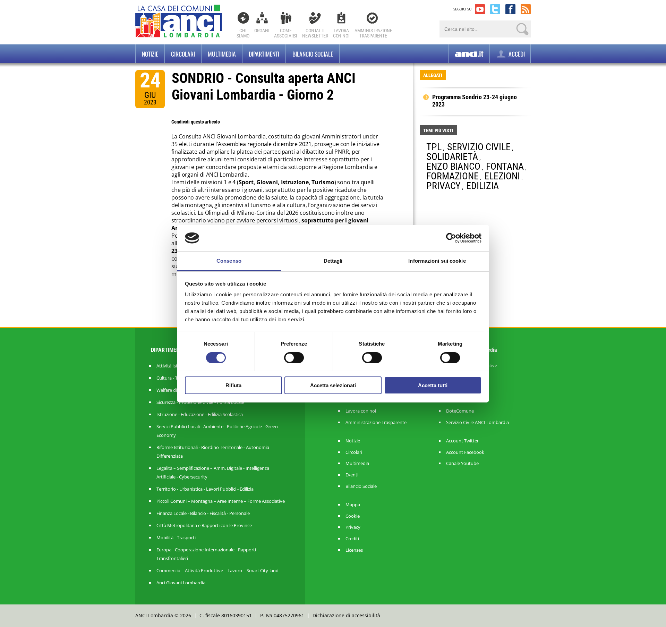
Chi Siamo (243, 33)
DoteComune (460, 411)
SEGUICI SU (462, 9)
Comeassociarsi (285, 33)
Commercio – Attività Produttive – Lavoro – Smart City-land (217, 570)
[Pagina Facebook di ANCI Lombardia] (510, 9)
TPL (434, 147)
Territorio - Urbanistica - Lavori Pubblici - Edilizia (205, 489)
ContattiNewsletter (315, 33)
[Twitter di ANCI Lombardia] (495, 9)
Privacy (352, 527)
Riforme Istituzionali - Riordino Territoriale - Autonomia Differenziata (212, 451)
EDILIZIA (482, 186)
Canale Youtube (462, 463)
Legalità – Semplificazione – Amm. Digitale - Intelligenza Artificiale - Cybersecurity (212, 472)
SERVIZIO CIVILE (479, 147)
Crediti (352, 538)
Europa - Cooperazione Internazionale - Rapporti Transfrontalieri (206, 553)
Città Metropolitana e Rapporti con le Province (204, 525)
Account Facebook (465, 452)
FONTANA (505, 166)
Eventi (351, 475)
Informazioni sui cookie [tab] (437, 261)
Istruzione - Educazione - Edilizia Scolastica (199, 414)
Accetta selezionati (333, 385)
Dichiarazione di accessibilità (346, 615)
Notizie (150, 53)
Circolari (183, 53)
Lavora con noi (360, 411)
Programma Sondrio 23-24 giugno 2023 (474, 101)
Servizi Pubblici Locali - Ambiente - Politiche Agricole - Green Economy (217, 430)
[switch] (294, 357)
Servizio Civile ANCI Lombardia (477, 422)
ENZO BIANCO (453, 166)
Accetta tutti (432, 385)
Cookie (352, 516)
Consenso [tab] (228, 261)
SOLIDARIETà (452, 156)
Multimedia (222, 53)
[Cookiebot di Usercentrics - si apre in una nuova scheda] (451, 238)
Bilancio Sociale (361, 486)
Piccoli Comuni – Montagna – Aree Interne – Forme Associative (220, 501)
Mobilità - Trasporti (176, 537)
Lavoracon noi (341, 33)
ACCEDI (516, 53)
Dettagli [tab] (333, 261)
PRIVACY (443, 186)
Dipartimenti (264, 53)
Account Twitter (462, 441)
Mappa (352, 504)
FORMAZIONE (452, 176)
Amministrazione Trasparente (376, 422)
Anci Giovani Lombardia (180, 582)
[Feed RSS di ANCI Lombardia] (526, 9)
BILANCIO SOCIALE (312, 53)
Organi (261, 30)
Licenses (354, 550)
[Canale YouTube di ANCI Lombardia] (480, 9)
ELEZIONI (502, 176)
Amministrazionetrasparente (373, 33)
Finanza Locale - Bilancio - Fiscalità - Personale (203, 513)
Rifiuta (233, 385)
